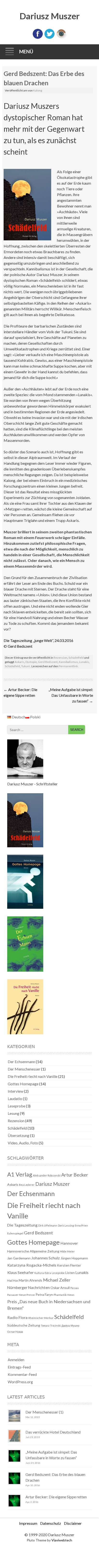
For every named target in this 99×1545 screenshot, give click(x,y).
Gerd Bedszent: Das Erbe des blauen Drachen (55, 1477)
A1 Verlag (19, 1174)
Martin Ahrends (30, 1280)
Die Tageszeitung (22, 1225)
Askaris (19, 662)
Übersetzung (18, 1135)
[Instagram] (61, 37)
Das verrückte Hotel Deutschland (52, 1432)
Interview (15, 1091)
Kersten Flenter (69, 1265)
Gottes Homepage (23, 1083)
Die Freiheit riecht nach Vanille (32, 1076)
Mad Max (12, 1280)
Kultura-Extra (42, 1272)
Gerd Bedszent (20, 646)
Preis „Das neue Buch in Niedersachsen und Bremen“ (48, 1305)
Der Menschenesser (24, 1069)
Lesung (13, 1113)
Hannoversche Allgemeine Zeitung (33, 1251)
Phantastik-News (64, 1294)
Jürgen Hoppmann (74, 1258)
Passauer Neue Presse (21, 1294)
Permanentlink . (69, 666)
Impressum (28, 1523)
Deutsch (18, 717)
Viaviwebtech (61, 1540)
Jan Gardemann (19, 1258)
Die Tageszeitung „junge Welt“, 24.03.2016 (38, 640)
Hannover (69, 1243)
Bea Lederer (27, 1184)
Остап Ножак (15, 1331)
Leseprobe (16, 1106)
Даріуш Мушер (70, 1325)
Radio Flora (17, 1317)
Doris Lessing (66, 1225)
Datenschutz (50, 1523)
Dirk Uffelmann (47, 1225)
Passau (74, 1287)
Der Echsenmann (21, 1061)
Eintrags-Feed (19, 1367)
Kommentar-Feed (22, 1374)
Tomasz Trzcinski (51, 1325)
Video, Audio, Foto (23, 1143)
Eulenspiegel (15, 1233)
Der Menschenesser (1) (44, 1412)
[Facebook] (37, 37)
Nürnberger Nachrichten (28, 1287)
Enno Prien (81, 1225)
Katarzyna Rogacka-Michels (31, 1265)
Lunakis (84, 662)
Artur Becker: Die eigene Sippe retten (56, 1497)
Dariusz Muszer (49, 16)
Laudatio (15, 1098)
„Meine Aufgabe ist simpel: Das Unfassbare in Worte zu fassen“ (71, 695)
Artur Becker (74, 1174)
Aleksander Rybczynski (47, 1175)
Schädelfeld (76, 657)
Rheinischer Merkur (41, 1317)
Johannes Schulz (45, 1258)
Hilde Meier (67, 1251)
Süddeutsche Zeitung (23, 1325)
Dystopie (31, 662)
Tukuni (25, 666)
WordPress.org (20, 1381)
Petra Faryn (44, 1295)
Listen (70, 1273)
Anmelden (16, 1359)
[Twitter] (49, 37)
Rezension (60, 657)
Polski (34, 717)
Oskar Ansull (60, 1288)
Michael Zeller (56, 1279)
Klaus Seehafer (20, 1272)
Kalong (37, 90)
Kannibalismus (68, 662)
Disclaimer (73, 1523)
